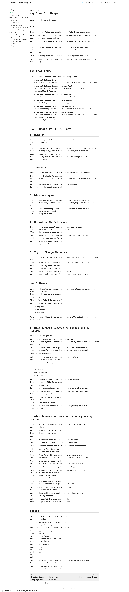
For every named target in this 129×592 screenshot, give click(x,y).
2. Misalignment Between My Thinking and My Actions (19, 41)
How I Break (13, 32)
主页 (31, 10)
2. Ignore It (15, 22)
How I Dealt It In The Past (18, 17)
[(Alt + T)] (31, 2)
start (11, 13)
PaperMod (80, 588)
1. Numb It (14, 20)
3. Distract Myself (17, 25)
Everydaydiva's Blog (57, 588)
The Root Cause (14, 15)
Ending (11, 46)
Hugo (74, 588)
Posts (37, 10)
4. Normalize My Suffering (19, 27)
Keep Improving (19, 2)
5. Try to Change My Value (19, 30)
